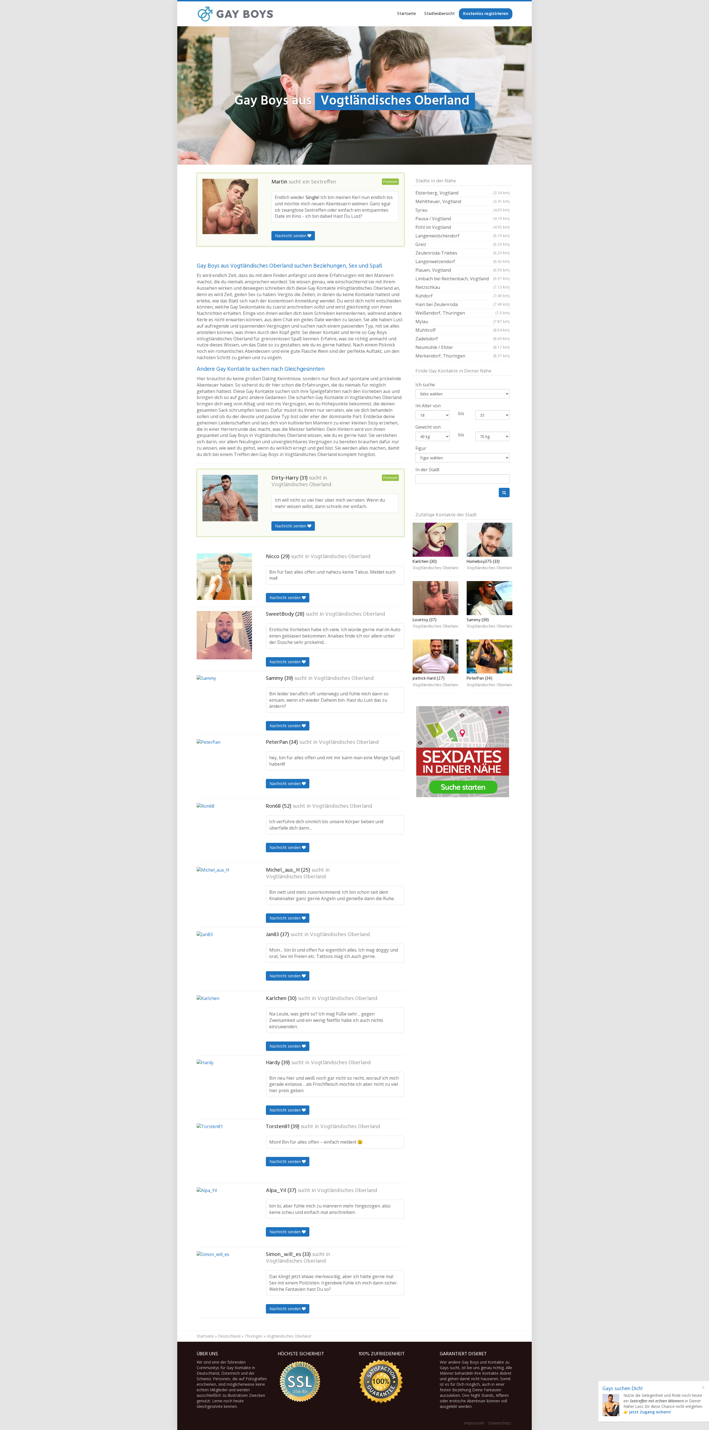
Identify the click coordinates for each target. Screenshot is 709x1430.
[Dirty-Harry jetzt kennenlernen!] (230, 498)
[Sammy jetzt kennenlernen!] (224, 702)
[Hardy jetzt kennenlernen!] (224, 1087)
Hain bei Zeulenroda (462, 304)
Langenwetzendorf (462, 261)
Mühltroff (462, 330)
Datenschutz (499, 1423)
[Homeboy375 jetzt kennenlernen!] (489, 540)
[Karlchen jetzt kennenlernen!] (224, 1023)
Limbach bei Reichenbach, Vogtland (462, 279)
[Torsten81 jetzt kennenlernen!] (224, 1151)
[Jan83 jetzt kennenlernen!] (224, 959)
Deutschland (229, 1336)
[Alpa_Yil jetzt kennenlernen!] (224, 1215)
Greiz (462, 244)
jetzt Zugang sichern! (650, 1412)
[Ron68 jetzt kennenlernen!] (224, 830)
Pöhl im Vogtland (462, 227)
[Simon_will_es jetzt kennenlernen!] (224, 1279)
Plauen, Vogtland (462, 270)
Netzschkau (462, 287)
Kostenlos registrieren (485, 13)
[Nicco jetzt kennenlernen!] (224, 576)
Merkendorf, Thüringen (462, 356)
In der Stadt (427, 470)
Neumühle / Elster (462, 347)
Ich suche (425, 385)
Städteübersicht (439, 13)
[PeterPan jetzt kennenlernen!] (224, 766)
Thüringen (254, 1336)
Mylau (462, 321)
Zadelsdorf (462, 339)
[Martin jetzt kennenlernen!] (230, 206)
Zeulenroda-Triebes (462, 253)
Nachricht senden (291, 235)
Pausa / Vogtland (462, 219)
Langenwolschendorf (462, 236)
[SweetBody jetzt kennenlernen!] (224, 635)
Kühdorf (462, 296)
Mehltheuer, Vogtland (462, 201)
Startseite (406, 13)
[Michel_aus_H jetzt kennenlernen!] (224, 894)
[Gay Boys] (235, 14)
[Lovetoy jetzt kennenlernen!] (435, 598)
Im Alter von (428, 406)
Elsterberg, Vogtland (462, 193)
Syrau (462, 210)
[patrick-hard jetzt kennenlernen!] (435, 656)
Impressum (474, 1423)
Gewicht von (428, 427)
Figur (420, 448)
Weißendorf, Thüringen (462, 313)
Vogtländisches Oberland (301, 484)
